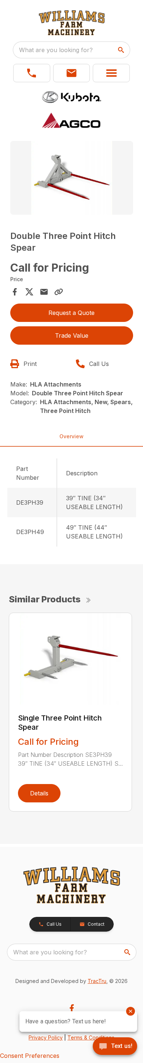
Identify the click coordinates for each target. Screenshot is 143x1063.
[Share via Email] (44, 291)
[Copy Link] (58, 291)
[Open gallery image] (71, 178)
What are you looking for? (56, 50)
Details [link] (39, 793)
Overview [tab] (71, 436)
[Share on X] (29, 291)
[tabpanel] (71, 179)
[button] (31, 73)
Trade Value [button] (71, 335)
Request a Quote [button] (71, 312)
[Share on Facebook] (14, 291)
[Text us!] (115, 1047)
